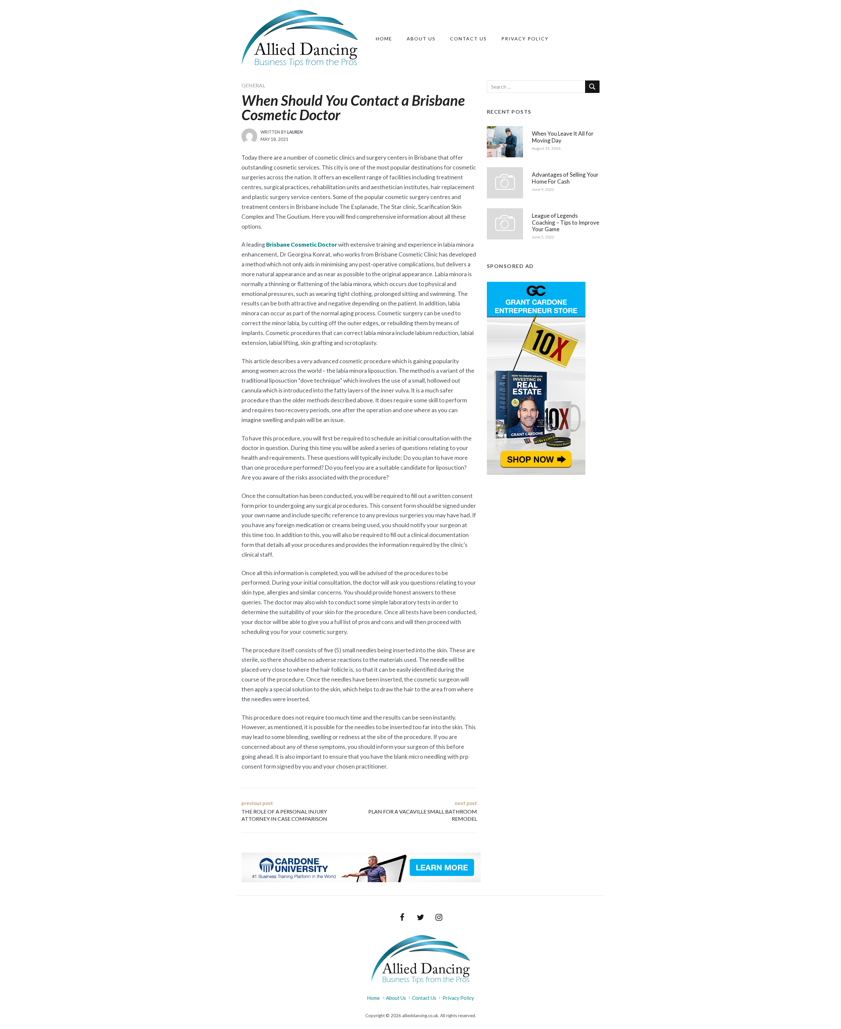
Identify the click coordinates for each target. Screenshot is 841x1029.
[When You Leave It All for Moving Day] (505, 141)
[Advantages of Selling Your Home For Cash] (505, 182)
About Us (421, 38)
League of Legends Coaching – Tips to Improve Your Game (565, 222)
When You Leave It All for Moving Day (563, 137)
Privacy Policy (525, 38)
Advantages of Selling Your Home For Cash (565, 178)
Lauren (295, 132)
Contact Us (468, 38)
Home (384, 38)
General (253, 85)
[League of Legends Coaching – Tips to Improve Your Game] (505, 223)
